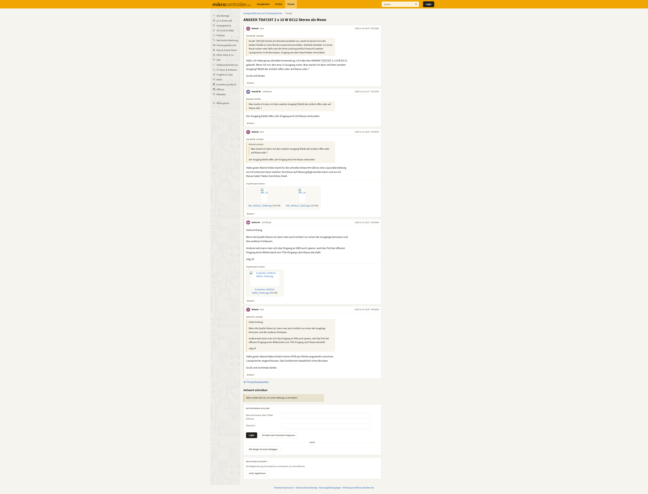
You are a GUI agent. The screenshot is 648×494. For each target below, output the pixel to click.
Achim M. (256, 222)
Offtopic (220, 89)
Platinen (221, 35)
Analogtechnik (224, 25)
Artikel (278, 4)
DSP (219, 60)
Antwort (250, 82)
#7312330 (375, 91)
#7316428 (375, 309)
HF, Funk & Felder (225, 30)
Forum (290, 4)
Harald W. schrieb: (255, 35)
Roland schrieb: (253, 99)
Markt (219, 79)
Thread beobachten (257, 382)
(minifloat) (266, 222)
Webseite (221, 94)
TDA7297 (260, 41)
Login (428, 4)
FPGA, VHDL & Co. (225, 55)
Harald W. (256, 91)
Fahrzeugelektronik (226, 45)
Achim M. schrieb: (254, 316)
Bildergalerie (223, 103)
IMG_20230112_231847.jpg (260, 205)
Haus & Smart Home (227, 50)
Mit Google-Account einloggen (263, 449)
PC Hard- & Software (227, 70)
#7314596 (375, 222)
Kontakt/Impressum (284, 487)
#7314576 (375, 131)
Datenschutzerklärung (306, 487)
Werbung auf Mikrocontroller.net (358, 487)
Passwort (250, 425)
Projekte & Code (225, 75)
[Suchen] (416, 4)
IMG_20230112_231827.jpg (298, 205)
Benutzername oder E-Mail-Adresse (259, 417)
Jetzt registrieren (257, 473)
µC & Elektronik (224, 21)
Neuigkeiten (263, 4)
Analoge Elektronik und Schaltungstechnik (262, 13)
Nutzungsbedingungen (330, 487)
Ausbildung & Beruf (226, 84)
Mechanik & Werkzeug (227, 40)
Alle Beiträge (223, 16)
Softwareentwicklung (227, 65)
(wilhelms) (267, 91)
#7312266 (375, 28)
